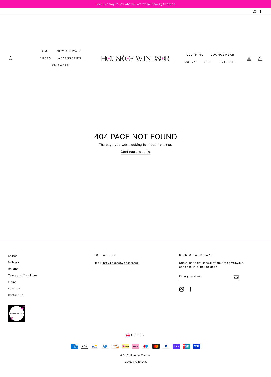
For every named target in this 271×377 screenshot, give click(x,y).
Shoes (45, 58)
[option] (135, 4)
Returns (13, 268)
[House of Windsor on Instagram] (181, 289)
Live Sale (227, 61)
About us (14, 288)
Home (45, 51)
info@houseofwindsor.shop (120, 262)
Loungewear (222, 54)
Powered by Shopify (135, 361)
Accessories (69, 58)
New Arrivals (69, 51)
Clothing (195, 54)
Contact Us (15, 295)
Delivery (13, 262)
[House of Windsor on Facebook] (190, 289)
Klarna (12, 282)
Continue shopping (135, 152)
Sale (207, 61)
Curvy (190, 61)
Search (12, 255)
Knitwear (60, 65)
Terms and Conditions (22, 275)
